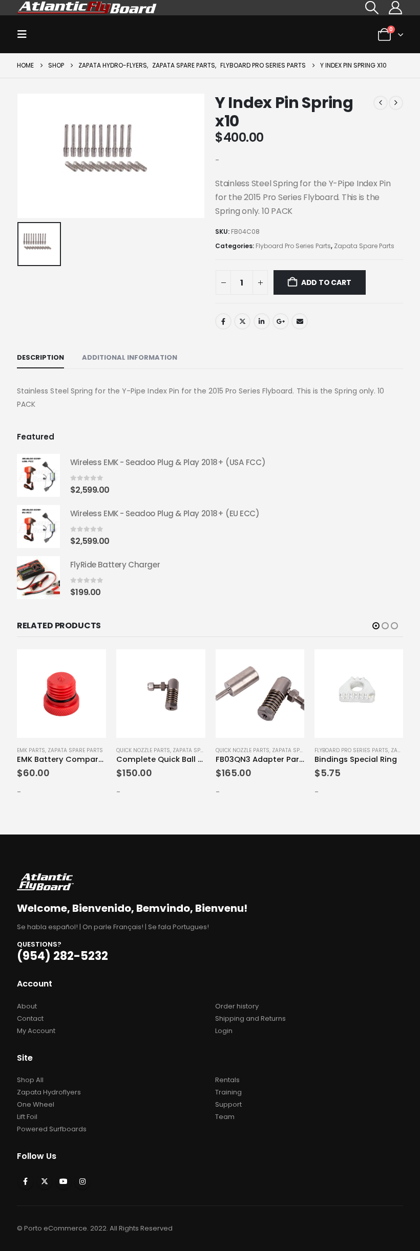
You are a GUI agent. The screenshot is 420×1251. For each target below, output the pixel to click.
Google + (280, 321)
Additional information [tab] (129, 357)
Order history (237, 1006)
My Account (36, 1031)
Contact (30, 1018)
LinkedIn (262, 321)
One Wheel (35, 1104)
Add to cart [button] (89, 666)
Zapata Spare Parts (364, 246)
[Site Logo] (87, 8)
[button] (372, 7)
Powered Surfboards (52, 1129)
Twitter (242, 321)
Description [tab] (40, 357)
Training (228, 1092)
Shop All (30, 1080)
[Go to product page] (38, 475)
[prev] (380, 103)
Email (299, 321)
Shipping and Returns (250, 1018)
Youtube (63, 1181)
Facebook (223, 321)
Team (225, 1117)
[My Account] (395, 7)
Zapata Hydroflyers (49, 1092)
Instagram (82, 1181)
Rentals (227, 1080)
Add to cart (326, 282)
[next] (396, 103)
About (27, 1006)
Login (224, 1031)
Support (228, 1104)
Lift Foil (27, 1117)
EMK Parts (31, 750)
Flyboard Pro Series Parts (293, 246)
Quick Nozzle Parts (143, 750)
